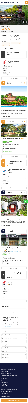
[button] (4, 96)
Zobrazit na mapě (10, 139)
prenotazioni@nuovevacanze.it (9, 389)
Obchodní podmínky (6, 373)
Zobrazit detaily (14, 78)
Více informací (5, 116)
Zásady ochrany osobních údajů (9, 375)
